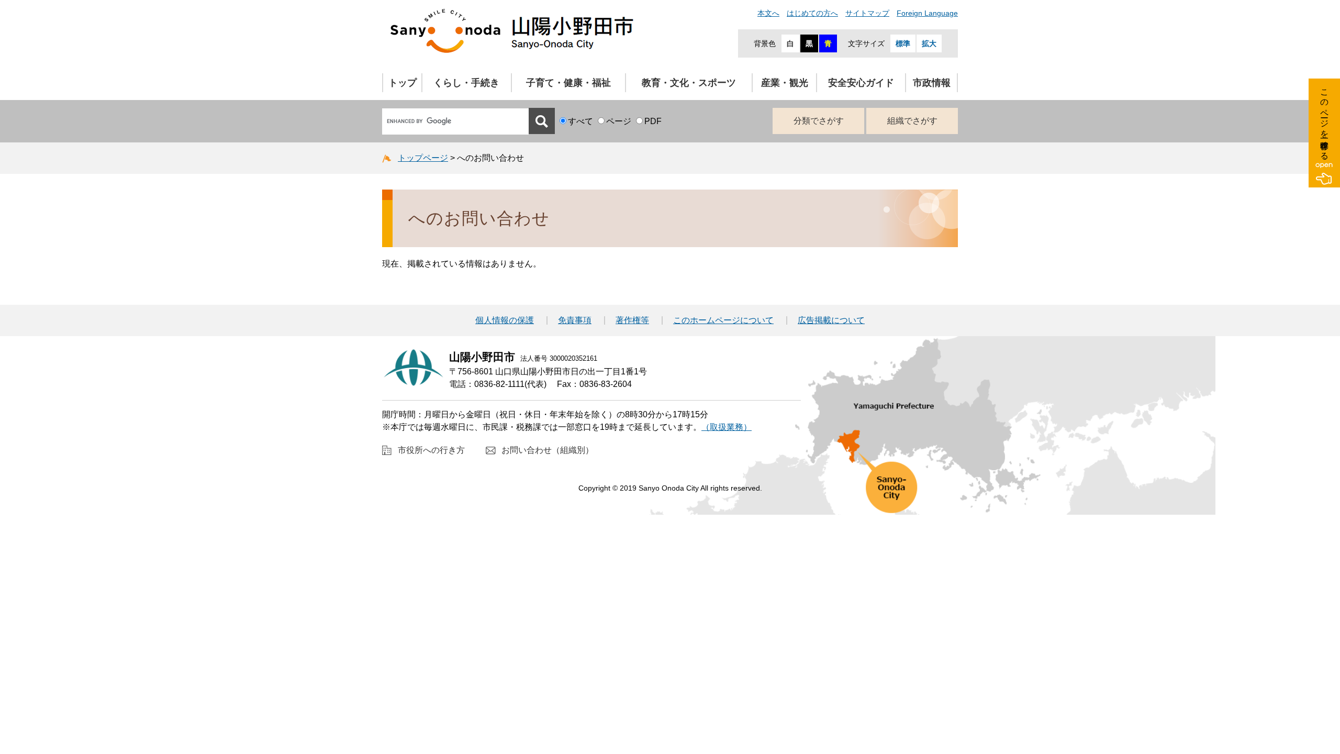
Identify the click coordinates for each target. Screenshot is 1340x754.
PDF (653, 121)
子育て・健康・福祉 (568, 82)
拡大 (929, 43)
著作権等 (632, 320)
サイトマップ (867, 13)
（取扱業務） (726, 427)
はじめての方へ (812, 13)
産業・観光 (784, 82)
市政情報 (932, 82)
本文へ (768, 13)
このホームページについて (723, 320)
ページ (618, 121)
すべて (580, 121)
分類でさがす (819, 120)
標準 (903, 43)
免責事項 (574, 320)
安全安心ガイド (861, 82)
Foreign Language (927, 13)
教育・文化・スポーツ (689, 82)
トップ (402, 82)
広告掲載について (831, 320)
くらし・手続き (466, 82)
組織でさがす (912, 120)
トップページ (423, 157)
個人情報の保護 (504, 320)
